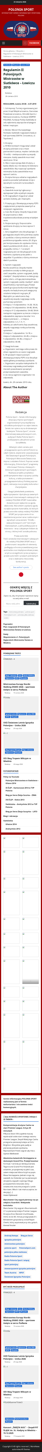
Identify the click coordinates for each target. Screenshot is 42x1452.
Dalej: (18, 638)
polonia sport (29, 612)
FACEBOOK (34, 43)
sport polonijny (11, 1264)
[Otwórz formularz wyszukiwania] (19, 43)
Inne (20, 675)
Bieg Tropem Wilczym (13, 750)
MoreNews (35, 1446)
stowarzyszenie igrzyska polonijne (19, 1268)
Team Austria (10, 1272)
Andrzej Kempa (11, 1235)
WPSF (17, 678)
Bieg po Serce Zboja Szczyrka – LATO (21, 811)
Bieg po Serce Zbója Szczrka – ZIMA (21, 795)
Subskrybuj (31, 603)
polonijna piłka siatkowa (26, 615)
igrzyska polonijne (12, 1239)
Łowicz (6, 618)
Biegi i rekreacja (11, 675)
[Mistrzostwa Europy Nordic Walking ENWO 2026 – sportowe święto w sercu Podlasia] (21, 669)
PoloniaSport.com (10, 615)
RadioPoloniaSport (21, 1419)
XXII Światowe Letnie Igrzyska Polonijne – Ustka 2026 (18, 724)
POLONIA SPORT (21, 9)
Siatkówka (7, 65)
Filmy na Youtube (11, 777)
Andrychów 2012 (13, 829)
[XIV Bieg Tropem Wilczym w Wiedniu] (21, 743)
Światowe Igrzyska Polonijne (17, 1277)
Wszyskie (16, 65)
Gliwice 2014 (11, 824)
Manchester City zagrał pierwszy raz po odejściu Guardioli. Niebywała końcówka (20, 1203)
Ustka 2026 (31, 714)
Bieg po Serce (27, 1235)
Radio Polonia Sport (13, 1256)
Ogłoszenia (9, 678)
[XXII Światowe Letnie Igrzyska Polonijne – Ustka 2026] (21, 708)
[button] (3, 43)
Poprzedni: (17, 627)
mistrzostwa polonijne (16, 612)
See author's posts (21, 567)
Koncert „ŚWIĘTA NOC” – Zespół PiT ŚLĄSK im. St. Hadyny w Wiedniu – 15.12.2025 (20, 1430)
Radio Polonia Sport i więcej (16, 1260)
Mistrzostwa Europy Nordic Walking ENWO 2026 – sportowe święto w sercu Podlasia (19, 687)
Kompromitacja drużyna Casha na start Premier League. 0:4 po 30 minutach (18, 1128)
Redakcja (8, 93)
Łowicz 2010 (25, 65)
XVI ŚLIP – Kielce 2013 (15, 800)
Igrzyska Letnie (11, 714)
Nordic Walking (28, 675)
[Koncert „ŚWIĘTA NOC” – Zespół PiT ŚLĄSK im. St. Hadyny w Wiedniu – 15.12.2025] (21, 1412)
